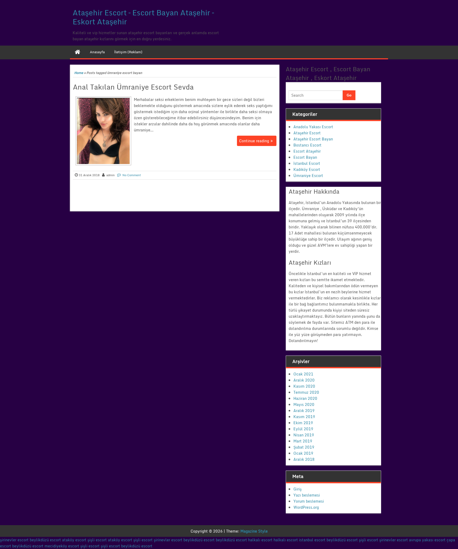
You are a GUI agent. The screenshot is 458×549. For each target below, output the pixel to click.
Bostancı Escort (307, 145)
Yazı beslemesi (306, 495)
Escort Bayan (305, 157)
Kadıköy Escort (306, 169)
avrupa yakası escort (427, 540)
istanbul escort (312, 540)
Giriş (297, 489)
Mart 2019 (302, 441)
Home (78, 72)
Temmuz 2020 (306, 392)
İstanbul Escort (306, 163)
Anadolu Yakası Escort (313, 127)
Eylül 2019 (303, 429)
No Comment (131, 175)
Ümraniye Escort (308, 175)
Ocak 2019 (303, 453)
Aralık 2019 (304, 411)
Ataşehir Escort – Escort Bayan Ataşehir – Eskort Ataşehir (143, 17)
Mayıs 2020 (303, 404)
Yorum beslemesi (308, 501)
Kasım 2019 (304, 417)
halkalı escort (260, 540)
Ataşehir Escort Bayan (313, 139)
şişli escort (97, 540)
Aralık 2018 (304, 459)
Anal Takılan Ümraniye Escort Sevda (133, 86)
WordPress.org (306, 507)
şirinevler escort (14, 540)
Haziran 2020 (305, 398)
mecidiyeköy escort (62, 546)
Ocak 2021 (303, 374)
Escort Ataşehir (307, 151)
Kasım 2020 (304, 386)
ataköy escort (74, 540)
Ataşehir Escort (307, 133)
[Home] (77, 52)
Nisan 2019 (303, 435)
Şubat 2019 (303, 447)
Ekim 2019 (303, 423)
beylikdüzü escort (45, 540)
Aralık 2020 (304, 380)
